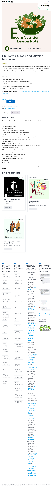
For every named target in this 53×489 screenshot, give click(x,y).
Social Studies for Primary (6, 381)
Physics (4, 369)
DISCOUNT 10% (39, 191)
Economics (5, 317)
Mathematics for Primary (6, 362)
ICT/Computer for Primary (6, 349)
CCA (3, 296)
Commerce (5, 309)
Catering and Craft (6, 294)
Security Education (5, 375)
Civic (4, 304)
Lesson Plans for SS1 (18, 365)
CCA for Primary (7, 299)
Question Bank (6, 371)
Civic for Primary (5, 307)
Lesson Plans (18, 361)
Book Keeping (6, 288)
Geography (5, 338)
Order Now (10, 101)
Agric (4, 274)
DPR (7, 314)
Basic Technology (6, 283)
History (5, 343)
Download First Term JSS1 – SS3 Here (32, 356)
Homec (4, 345)
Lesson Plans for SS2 (18, 369)
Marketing (5, 356)
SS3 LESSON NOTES (13, 106)
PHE (8, 364)
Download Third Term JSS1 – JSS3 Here (32, 417)
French (4, 332)
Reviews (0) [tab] (15, 113)
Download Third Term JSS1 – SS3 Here (32, 367)
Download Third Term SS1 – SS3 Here (32, 466)
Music (4, 364)
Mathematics (6, 358)
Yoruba (4, 383)
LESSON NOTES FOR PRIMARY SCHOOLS (6, 352)
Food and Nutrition (10, 108)
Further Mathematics (6, 335)
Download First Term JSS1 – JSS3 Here (32, 405)
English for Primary (5, 322)
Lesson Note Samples (18, 358)
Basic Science (6, 276)
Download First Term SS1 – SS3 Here (32, 454)
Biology (5, 286)
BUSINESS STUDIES (7, 290)
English (4, 319)
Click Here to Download (31, 308)
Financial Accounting (6, 326)
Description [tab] (7, 113)
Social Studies (6, 377)
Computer (5, 312)
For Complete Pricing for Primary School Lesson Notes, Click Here (32, 474)
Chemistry (5, 301)
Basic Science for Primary (6, 280)
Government (6, 340)
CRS (3, 314)
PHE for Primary (7, 367)
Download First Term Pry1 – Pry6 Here (32, 325)
